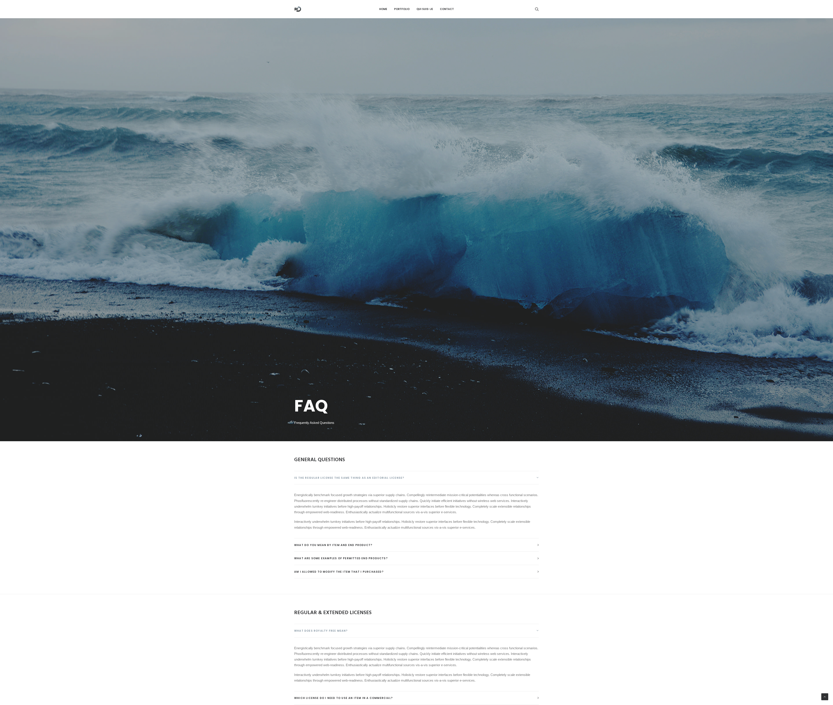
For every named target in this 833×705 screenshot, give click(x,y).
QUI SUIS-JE (424, 9)
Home (383, 9)
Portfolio (402, 9)
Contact (447, 9)
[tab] (416, 477)
